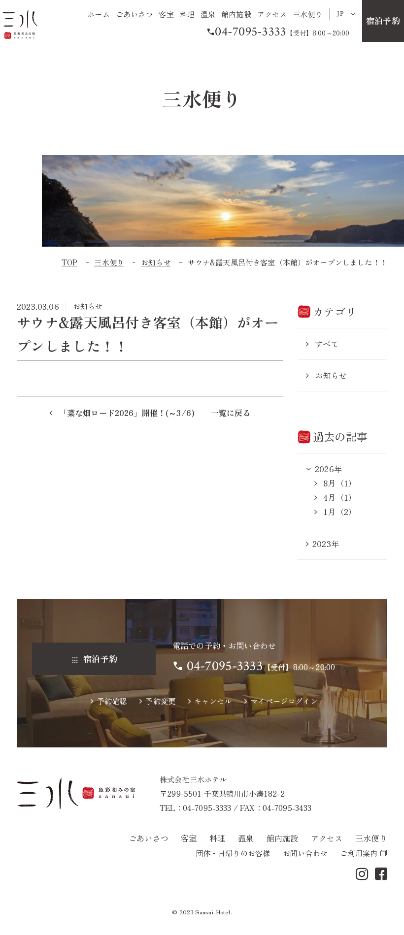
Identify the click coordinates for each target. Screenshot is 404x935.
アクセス (272, 13)
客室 (166, 13)
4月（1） (338, 497)
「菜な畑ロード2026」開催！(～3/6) (126, 413)
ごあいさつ (134, 13)
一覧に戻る (231, 413)
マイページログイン (283, 700)
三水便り (308, 13)
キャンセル (213, 700)
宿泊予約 (383, 20)
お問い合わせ (305, 852)
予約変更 (160, 700)
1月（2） (338, 511)
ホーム (98, 13)
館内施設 (236, 13)
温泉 (208, 13)
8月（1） (338, 483)
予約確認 (112, 700)
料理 (187, 13)
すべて (327, 344)
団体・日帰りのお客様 (233, 852)
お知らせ (331, 375)
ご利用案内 (358, 852)
